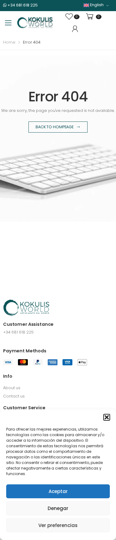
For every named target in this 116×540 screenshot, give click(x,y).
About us (11, 387)
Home (9, 42)
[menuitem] (96, 5)
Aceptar (58, 491)
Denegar (58, 508)
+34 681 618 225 (22, 5)
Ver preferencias (58, 525)
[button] (107, 417)
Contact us (14, 396)
